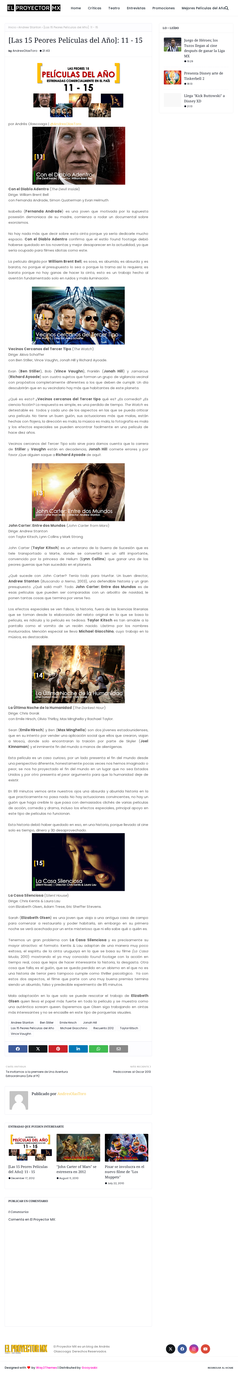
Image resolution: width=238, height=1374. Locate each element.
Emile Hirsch (68, 1023)
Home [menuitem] (76, 8)
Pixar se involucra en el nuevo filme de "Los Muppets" (124, 1171)
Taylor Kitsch (129, 1028)
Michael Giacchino (73, 1028)
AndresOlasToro (25, 50)
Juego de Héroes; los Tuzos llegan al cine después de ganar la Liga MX (204, 48)
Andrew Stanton (29, 27)
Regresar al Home (220, 1368)
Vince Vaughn (21, 1034)
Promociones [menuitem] (163, 8)
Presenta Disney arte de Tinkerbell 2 (203, 76)
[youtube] (205, 1349)
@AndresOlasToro (65, 123)
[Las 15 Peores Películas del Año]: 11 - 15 (28, 1169)
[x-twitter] (170, 1349)
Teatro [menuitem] (114, 8)
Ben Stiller (46, 1023)
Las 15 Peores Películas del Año (32, 1028)
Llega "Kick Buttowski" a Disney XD (204, 98)
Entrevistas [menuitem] (136, 8)
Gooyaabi (89, 1367)
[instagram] (193, 1349)
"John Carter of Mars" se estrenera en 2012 (76, 1169)
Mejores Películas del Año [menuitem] (203, 8)
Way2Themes (46, 1367)
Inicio (12, 27)
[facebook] (182, 1349)
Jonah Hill (90, 1023)
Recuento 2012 (103, 1028)
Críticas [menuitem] (94, 8)
